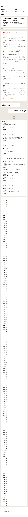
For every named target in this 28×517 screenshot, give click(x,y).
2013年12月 (5, 495)
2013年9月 (5, 499)
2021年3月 (5, 327)
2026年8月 (5, 200)
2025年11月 (5, 217)
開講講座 (3, 9)
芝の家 (16, 9)
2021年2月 (5, 329)
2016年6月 (5, 438)
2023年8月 (5, 270)
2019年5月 (5, 370)
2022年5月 (5, 299)
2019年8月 (5, 364)
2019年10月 (5, 360)
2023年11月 (5, 264)
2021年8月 (5, 317)
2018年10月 (5, 383)
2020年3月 (5, 350)
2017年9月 (5, 409)
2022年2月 (5, 305)
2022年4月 (5, 301)
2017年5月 (5, 417)
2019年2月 (5, 376)
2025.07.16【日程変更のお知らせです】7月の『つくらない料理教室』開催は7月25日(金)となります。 (14, 164)
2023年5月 (5, 276)
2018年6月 (5, 391)
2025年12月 (5, 215)
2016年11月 (5, 428)
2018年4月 (5, 395)
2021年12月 (5, 309)
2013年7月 (5, 503)
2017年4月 (5, 419)
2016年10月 (5, 430)
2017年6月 (5, 415)
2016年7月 (5, 436)
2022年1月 (5, 307)
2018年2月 (5, 399)
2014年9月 (5, 477)
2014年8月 (5, 479)
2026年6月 (5, 204)
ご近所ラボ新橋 (4, 11)
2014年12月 (5, 471)
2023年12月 (5, 262)
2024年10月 (5, 243)
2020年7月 (5, 342)
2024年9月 (5, 245)
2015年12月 (5, 450)
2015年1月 (5, 469)
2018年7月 (5, 389)
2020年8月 (5, 340)
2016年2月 (5, 446)
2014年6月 (5, 483)
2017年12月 (5, 403)
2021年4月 (5, 325)
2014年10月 (5, 475)
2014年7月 (5, 481)
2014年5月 (5, 485)
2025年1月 (5, 237)
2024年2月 (5, 258)
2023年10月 (5, 266)
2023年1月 (5, 284)
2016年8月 (5, 434)
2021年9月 (5, 315)
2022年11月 (5, 288)
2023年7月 (5, 272)
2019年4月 (5, 372)
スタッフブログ (4, 14)
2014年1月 (5, 493)
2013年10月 (5, 497)
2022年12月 (5, 286)
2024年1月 (5, 260)
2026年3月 (5, 209)
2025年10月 (5, 219)
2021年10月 (5, 313)
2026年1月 (5, 213)
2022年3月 (5, 303)
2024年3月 (5, 256)
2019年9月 (5, 362)
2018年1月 (5, 401)
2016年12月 (5, 426)
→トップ (3, 508)
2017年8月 (5, 411)
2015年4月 (5, 464)
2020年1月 (5, 354)
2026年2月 (5, 211)
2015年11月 (5, 452)
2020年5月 (5, 346)
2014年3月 (5, 489)
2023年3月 (5, 280)
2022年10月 (5, 290)
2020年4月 (5, 348)
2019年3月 (5, 374)
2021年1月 (5, 331)
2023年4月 (5, 278)
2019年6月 (5, 368)
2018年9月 (5, 385)
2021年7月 (5, 319)
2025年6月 (5, 227)
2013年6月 (5, 505)
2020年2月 (5, 352)
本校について (3, 6)
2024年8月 (5, 247)
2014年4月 (5, 487)
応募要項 (10, 51)
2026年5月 (5, 206)
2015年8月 (5, 458)
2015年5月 (5, 462)
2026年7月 (5, 202)
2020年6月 (5, 344)
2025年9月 (5, 221)
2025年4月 (5, 231)
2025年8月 (5, 223)
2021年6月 (5, 321)
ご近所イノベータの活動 (19, 11)
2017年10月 (5, 407)
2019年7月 (5, 366)
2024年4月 (5, 254)
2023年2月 (5, 282)
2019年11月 (5, 358)
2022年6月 (5, 297)
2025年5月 (5, 229)
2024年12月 (5, 239)
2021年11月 (5, 311)
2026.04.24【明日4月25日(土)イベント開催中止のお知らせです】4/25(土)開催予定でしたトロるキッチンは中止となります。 (14, 137)
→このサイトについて (6, 511)
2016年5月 (5, 440)
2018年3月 (5, 397)
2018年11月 (5, 381)
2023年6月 (5, 274)
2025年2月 (5, 235)
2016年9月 (5, 432)
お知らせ (16, 6)
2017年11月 (5, 405)
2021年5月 (5, 323)
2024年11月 (5, 241)
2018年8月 (5, 387)
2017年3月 (5, 421)
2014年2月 (5, 491)
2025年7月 (5, 225)
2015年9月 (5, 456)
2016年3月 (5, 444)
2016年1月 (5, 448)
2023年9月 (5, 268)
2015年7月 (5, 460)
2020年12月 (5, 333)
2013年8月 (5, 501)
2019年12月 (5, 356)
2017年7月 (5, 413)
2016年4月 (5, 442)
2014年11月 (5, 473)
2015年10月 (5, 454)
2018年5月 (5, 393)
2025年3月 (5, 233)
